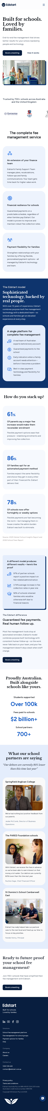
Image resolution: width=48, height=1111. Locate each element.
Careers (5, 1055)
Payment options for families (13, 1039)
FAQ (4, 1042)
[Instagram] (17, 1021)
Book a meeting (12, 53)
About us (6, 1052)
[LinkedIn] (4, 1021)
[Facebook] (13, 1021)
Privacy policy (8, 1080)
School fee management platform (15, 1032)
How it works (33, 53)
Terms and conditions (10, 1083)
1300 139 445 (8, 1066)
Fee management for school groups (15, 1036)
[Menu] (43, 4)
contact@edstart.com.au (12, 1069)
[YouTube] (8, 1021)
